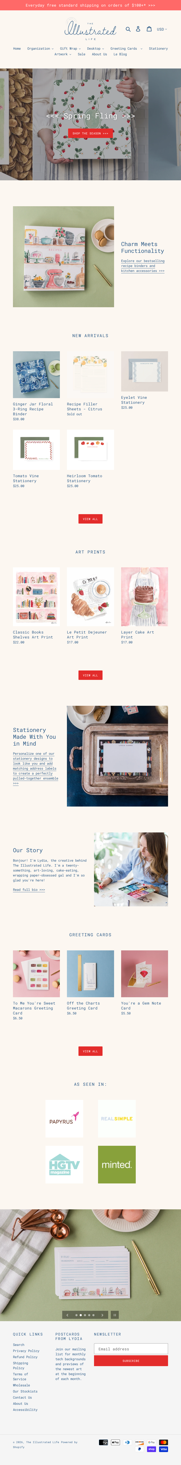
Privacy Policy (26, 1350)
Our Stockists (25, 1391)
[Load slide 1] (76, 1315)
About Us (20, 1403)
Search (18, 1344)
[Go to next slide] (102, 1315)
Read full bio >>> (29, 889)
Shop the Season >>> (90, 133)
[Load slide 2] (81, 1315)
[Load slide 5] (93, 1315)
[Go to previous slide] (67, 1315)
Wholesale (21, 1385)
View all (90, 519)
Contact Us (22, 1397)
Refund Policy (25, 1357)
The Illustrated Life (42, 1442)
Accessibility (25, 1409)
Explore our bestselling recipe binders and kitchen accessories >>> (143, 265)
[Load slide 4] (89, 1315)
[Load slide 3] (85, 1315)
